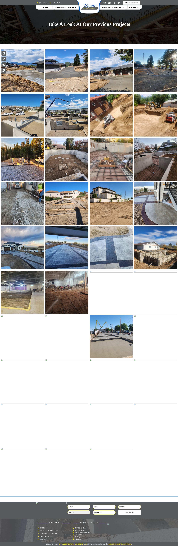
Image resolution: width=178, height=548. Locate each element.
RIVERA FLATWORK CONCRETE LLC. (73, 544)
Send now (130, 512)
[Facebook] (104, 2)
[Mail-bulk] (119, 2)
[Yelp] (114, 2)
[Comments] (3, 64)
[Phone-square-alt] (3, 53)
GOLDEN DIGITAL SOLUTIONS (119, 544)
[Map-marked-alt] (109, 2)
